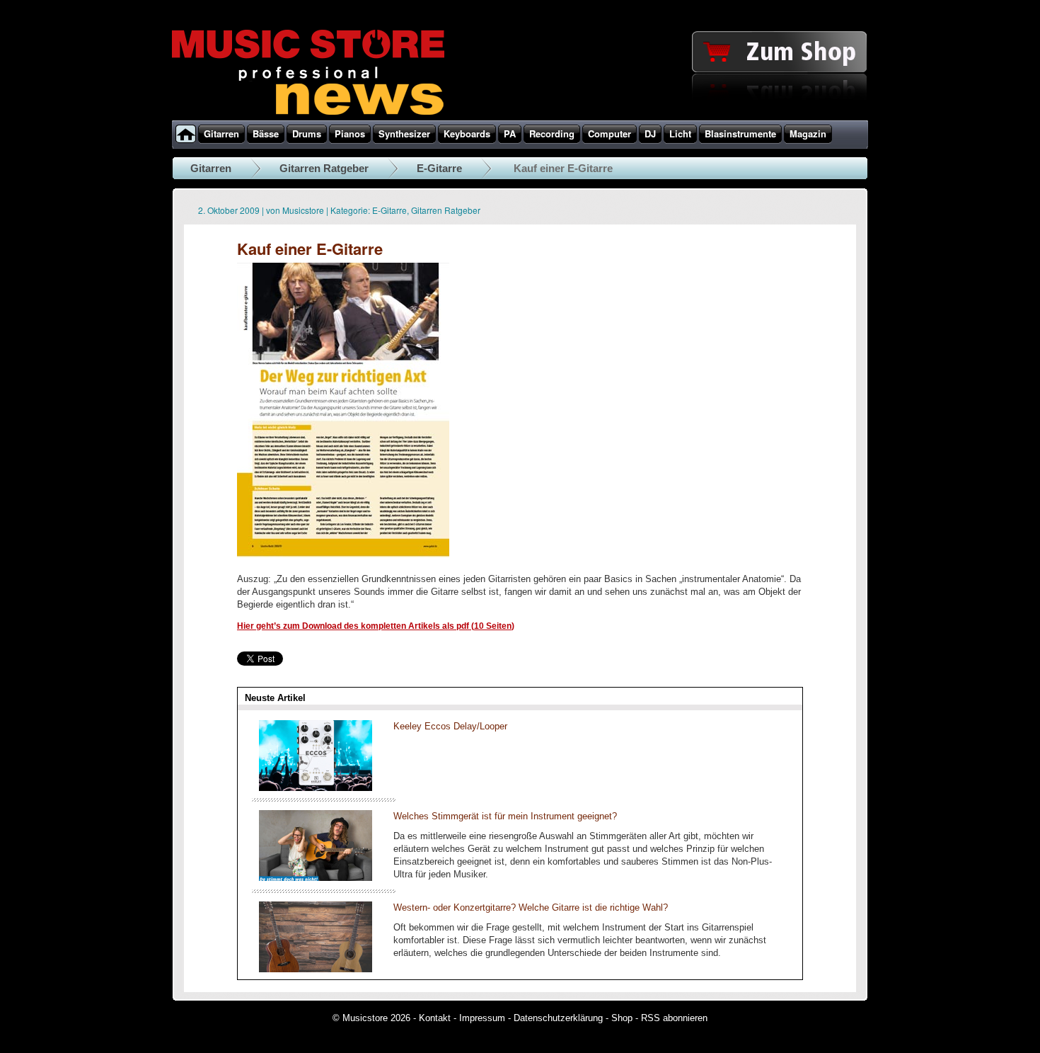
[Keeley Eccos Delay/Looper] (315, 787)
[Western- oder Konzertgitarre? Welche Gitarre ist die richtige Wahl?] (315, 969)
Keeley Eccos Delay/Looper (450, 726)
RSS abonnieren (674, 1018)
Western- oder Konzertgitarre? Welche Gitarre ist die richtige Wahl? (530, 907)
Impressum (482, 1018)
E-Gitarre (439, 168)
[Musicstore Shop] (520, 118)
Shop (621, 1018)
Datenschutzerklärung (558, 1018)
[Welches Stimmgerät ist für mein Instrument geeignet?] (315, 877)
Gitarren (210, 168)
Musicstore (303, 210)
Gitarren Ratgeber (324, 168)
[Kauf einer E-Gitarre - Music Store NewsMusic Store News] (343, 557)
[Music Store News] (308, 113)
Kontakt (435, 1018)
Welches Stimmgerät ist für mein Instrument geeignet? (505, 816)
